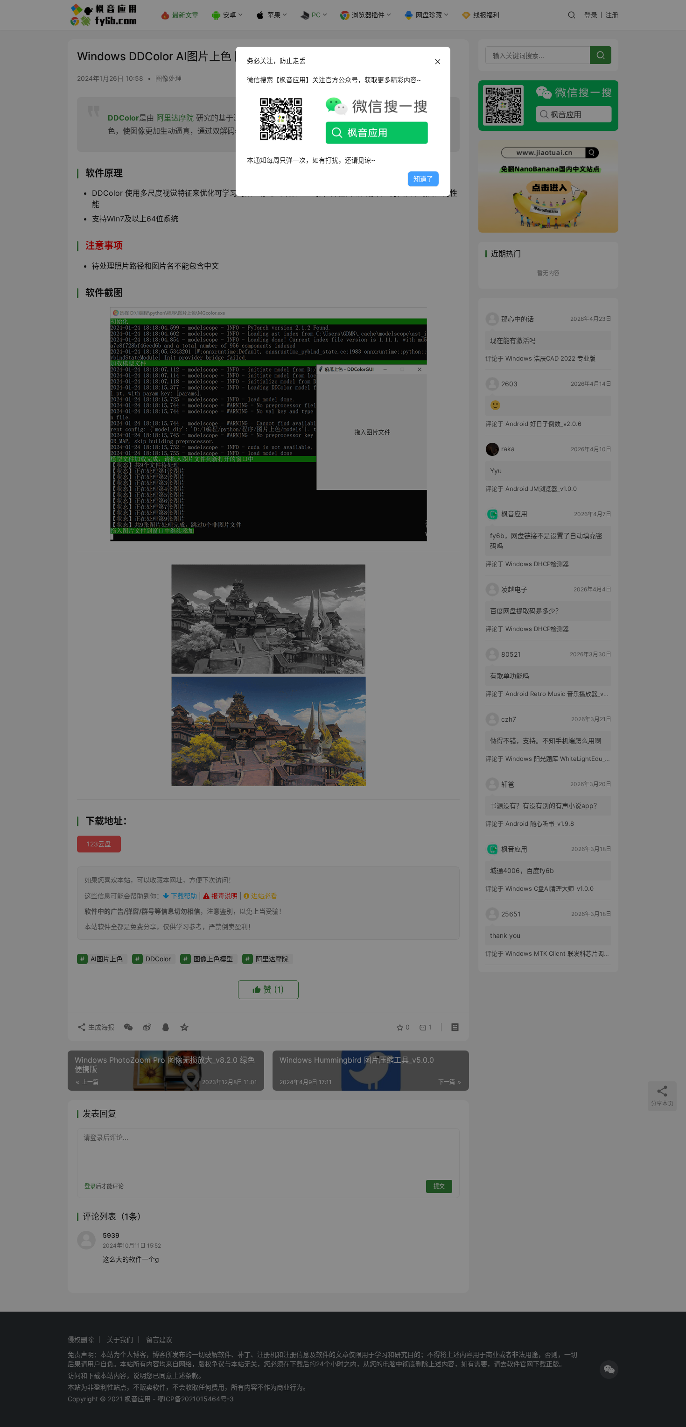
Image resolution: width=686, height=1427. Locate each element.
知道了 (423, 179)
